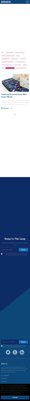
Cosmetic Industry (20, 61)
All (2, 52)
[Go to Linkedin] (22, 352)
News (17, 55)
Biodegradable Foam (21, 68)
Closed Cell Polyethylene (8, 55)
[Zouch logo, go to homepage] (5, 2)
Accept (15, 397)
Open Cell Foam (9, 52)
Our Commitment (5, 375)
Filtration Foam (14, 58)
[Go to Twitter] (8, 352)
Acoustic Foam (17, 64)
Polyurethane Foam (6, 64)
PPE (3, 68)
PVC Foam (23, 58)
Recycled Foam (10, 68)
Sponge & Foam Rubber (7, 61)
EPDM (24, 64)
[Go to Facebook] (15, 352)
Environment (4, 381)
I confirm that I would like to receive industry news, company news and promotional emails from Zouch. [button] (16, 254)
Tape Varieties (5, 58)
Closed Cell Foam (20, 52)
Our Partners (4, 378)
